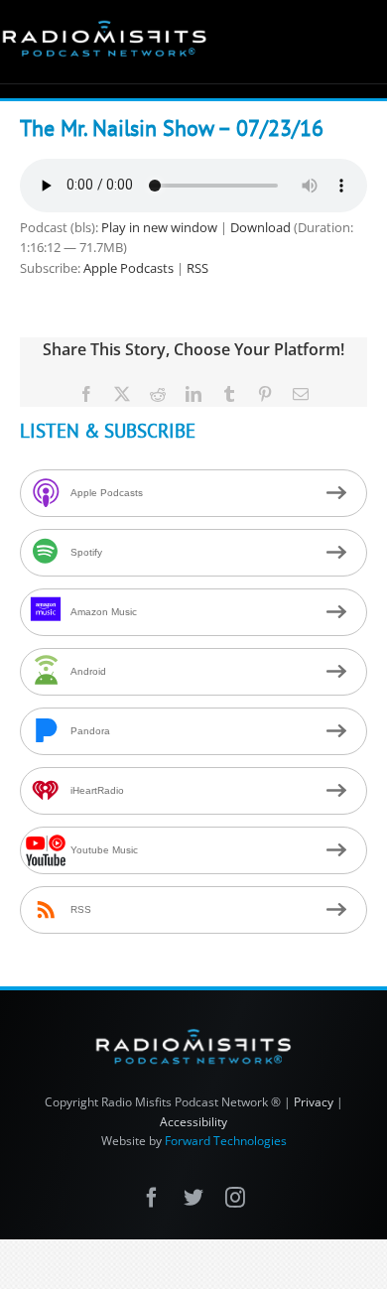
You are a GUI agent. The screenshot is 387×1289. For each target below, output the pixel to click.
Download (260, 227)
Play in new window (159, 227)
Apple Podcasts (128, 268)
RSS (197, 268)
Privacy (313, 1102)
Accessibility (193, 1121)
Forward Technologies (226, 1140)
